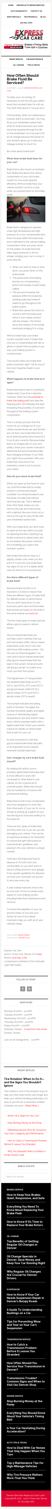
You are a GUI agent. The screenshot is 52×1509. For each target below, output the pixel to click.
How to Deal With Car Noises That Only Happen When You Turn (26, 1451)
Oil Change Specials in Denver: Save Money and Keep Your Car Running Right (26, 1260)
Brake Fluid (24, 938)
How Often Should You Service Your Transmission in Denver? (26, 1366)
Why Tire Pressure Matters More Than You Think (25, 1476)
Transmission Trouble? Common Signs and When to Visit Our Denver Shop (26, 1381)
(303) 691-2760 (19, 957)
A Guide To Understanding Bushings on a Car (24, 1311)
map (39, 954)
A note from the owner (35, 1029)
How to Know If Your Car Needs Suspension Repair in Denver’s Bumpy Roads (25, 1298)
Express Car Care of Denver (26, 35)
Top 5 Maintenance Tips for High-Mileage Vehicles (25, 1464)
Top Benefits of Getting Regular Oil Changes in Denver (22, 1245)
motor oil (32, 613)
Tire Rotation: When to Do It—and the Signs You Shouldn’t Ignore (24, 1082)
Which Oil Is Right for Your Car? (23, 1115)
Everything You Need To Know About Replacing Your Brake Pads (25, 1210)
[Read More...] (32, 1105)
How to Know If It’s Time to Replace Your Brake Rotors (25, 1223)
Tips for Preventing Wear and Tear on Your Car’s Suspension (24, 1325)
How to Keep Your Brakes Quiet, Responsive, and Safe (26, 1196)
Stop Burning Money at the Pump (24, 1123)
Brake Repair (24, 935)
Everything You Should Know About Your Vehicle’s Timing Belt (26, 1416)
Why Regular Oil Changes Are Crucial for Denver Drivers (24, 1275)
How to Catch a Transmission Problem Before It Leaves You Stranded (22, 1349)
